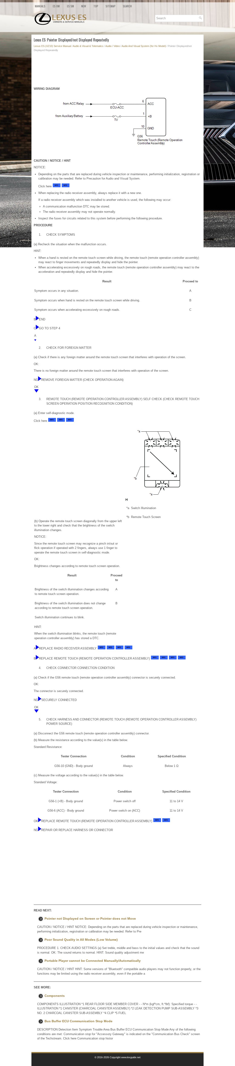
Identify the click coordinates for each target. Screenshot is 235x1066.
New (83, 6)
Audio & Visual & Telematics (88, 46)
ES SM (70, 6)
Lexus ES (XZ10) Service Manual (52, 46)
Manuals (40, 6)
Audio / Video (112, 46)
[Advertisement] (117, 70)
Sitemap (110, 6)
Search (127, 6)
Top (95, 6)
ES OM (56, 6)
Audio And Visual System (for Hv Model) (144, 46)
